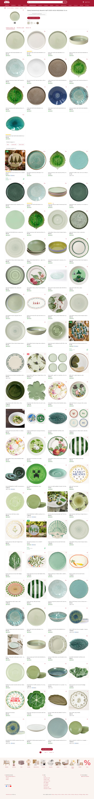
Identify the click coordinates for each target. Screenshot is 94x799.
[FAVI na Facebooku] (6, 786)
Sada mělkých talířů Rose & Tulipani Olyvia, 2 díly (36, 375)
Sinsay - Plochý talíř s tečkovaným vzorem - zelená (16, 657)
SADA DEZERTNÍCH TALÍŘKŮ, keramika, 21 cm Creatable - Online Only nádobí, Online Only (44, 514)
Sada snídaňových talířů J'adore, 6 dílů (13, 601)
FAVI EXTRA (46, 785)
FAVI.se (72, 794)
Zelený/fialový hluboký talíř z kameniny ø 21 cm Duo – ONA (59, 260)
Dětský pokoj (72, 768)
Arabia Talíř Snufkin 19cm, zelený (75, 287)
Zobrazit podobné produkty (33, 17)
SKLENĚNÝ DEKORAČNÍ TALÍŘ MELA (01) (77, 657)
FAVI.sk (53, 794)
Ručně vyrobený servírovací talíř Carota (76, 573)
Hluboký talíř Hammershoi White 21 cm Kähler (14, 430)
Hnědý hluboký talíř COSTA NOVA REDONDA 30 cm (58, 80)
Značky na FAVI (46, 779)
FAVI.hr (66, 794)
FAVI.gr (84, 794)
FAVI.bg (80, 794)
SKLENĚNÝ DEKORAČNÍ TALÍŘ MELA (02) (56, 430)
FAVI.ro (59, 794)
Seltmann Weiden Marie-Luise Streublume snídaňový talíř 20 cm (60, 657)
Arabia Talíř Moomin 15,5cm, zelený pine (77, 232)
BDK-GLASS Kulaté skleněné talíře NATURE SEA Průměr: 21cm (60, 287)
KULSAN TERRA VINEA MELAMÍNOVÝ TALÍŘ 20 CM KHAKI (59, 712)
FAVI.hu (63, 794)
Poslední (50, 752)
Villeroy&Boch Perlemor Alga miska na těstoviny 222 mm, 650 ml (39, 343)
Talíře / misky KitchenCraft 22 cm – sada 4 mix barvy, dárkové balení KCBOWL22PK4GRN (44, 260)
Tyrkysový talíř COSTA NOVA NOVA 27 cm (35, 204)
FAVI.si (87, 794)
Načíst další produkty (46, 749)
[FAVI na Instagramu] (8, 786)
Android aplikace (86, 776)
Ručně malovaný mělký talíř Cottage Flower (14, 541)
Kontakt (7, 777)
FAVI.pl (56, 794)
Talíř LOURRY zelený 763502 (74, 712)
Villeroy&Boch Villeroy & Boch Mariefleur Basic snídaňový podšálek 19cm (20, 458)
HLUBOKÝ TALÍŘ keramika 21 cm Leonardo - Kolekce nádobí (59, 684)
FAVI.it (69, 794)
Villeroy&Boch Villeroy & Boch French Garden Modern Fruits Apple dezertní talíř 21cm (64, 458)
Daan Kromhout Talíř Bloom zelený (12, 514)
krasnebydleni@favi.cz (11, 776)
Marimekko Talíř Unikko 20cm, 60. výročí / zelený (36, 403)
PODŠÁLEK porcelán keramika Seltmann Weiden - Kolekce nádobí (18, 684)
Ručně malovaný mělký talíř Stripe (33, 601)
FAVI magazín (46, 782)
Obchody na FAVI (47, 777)
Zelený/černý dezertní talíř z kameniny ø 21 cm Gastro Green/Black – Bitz (20, 204)
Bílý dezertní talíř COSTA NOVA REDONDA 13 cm (36, 52)
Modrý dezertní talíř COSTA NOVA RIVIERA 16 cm (15, 135)
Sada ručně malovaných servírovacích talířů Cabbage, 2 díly (38, 712)
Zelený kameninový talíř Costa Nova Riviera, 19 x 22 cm (80, 80)
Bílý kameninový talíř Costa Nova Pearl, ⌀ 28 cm (36, 80)
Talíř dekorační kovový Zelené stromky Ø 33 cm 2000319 (80, 343)
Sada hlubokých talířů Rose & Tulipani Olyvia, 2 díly (79, 514)
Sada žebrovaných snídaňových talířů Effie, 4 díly (57, 343)
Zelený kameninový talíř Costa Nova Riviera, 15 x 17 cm (16, 108)
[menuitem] (7, 5)
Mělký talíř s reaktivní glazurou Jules (76, 375)
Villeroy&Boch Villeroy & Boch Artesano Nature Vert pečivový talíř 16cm (19, 343)
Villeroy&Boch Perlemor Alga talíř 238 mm (14, 315)
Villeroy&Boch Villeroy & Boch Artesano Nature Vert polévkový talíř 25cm (62, 232)
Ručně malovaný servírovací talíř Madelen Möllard (36, 573)
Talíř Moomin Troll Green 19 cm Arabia (34, 458)
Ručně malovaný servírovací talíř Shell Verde (56, 541)
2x (53, 203)
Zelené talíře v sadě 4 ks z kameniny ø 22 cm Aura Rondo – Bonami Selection (63, 375)
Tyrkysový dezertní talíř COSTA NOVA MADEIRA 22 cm (79, 108)
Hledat (64, 2)
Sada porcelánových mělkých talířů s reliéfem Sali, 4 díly (59, 573)
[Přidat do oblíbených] (23, 10)
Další (45, 752)
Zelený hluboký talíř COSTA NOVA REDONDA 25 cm (79, 52)
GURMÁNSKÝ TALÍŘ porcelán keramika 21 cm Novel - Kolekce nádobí (40, 740)
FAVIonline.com (9, 794)
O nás (45, 776)
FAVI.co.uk (77, 794)
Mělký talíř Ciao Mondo (73, 486)
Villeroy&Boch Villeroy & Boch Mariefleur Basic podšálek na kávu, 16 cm (62, 403)
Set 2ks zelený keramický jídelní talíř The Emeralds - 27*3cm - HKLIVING (62, 514)
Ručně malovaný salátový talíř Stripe (76, 458)
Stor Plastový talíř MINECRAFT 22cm (34, 486)
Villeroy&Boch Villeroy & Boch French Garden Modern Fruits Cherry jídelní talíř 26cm (43, 287)
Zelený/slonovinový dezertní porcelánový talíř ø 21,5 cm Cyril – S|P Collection (20, 375)
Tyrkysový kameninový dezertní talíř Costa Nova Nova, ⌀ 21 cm (18, 80)
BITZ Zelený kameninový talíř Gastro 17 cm (35, 172)
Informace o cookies (47, 788)
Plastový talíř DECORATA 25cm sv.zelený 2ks (14, 232)
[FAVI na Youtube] (10, 786)
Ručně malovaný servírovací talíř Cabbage (14, 573)
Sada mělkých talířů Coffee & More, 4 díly (14, 403)
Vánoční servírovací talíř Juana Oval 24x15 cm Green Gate (38, 315)
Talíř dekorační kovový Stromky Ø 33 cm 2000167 (15, 172)
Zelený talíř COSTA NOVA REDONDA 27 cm (14, 52)
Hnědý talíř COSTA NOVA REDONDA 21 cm (35, 108)
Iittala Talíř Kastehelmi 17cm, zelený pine (13, 287)
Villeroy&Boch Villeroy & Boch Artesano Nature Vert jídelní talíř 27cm (19, 260)
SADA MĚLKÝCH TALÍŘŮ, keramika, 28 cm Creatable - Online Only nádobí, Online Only (22, 740)
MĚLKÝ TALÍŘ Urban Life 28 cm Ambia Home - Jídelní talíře (80, 601)
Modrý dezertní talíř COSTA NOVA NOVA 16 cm (57, 108)
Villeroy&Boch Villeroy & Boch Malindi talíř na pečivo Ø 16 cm (59, 315)
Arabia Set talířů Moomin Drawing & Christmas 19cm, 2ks (38, 430)
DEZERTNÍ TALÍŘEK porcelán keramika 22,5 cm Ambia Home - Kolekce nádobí (63, 740)
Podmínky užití (46, 787)
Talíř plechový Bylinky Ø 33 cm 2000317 (34, 541)
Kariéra (7, 779)
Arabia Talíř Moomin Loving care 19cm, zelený (78, 403)
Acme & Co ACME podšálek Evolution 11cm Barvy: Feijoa (59, 486)
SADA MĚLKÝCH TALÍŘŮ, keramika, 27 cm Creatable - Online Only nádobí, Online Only (43, 684)
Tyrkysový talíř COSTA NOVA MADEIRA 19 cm (56, 629)
